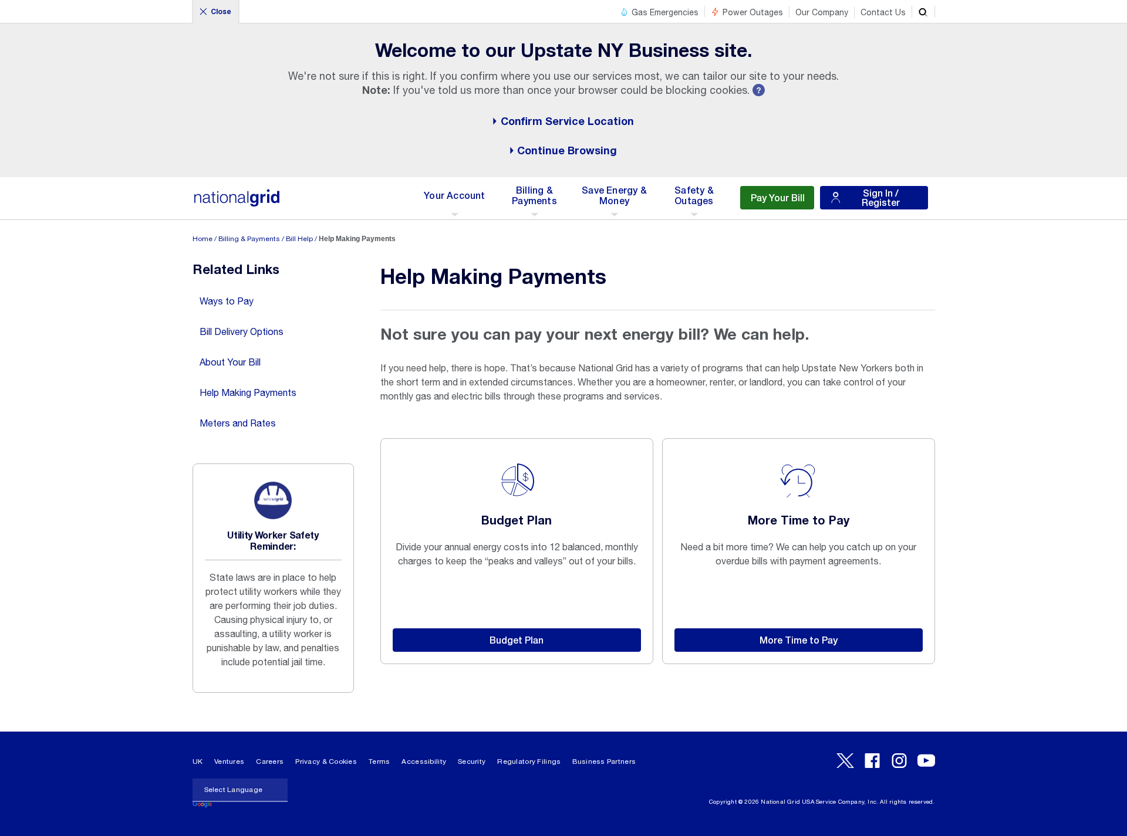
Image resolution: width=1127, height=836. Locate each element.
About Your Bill (230, 362)
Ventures (229, 761)
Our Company (821, 12)
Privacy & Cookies (326, 761)
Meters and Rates (238, 423)
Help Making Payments (248, 392)
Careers (270, 761)
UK (198, 761)
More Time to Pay (799, 639)
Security (471, 761)
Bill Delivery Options (242, 331)
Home (202, 239)
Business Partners (604, 761)
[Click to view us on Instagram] (899, 760)
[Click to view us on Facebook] (872, 760)
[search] (923, 12)
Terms (379, 761)
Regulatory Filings (529, 761)
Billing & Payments (249, 239)
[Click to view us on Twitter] (845, 760)
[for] (237, 204)
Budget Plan (517, 639)
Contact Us (883, 12)
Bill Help (299, 239)
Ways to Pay (227, 301)
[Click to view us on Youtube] (926, 760)
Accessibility (423, 761)
